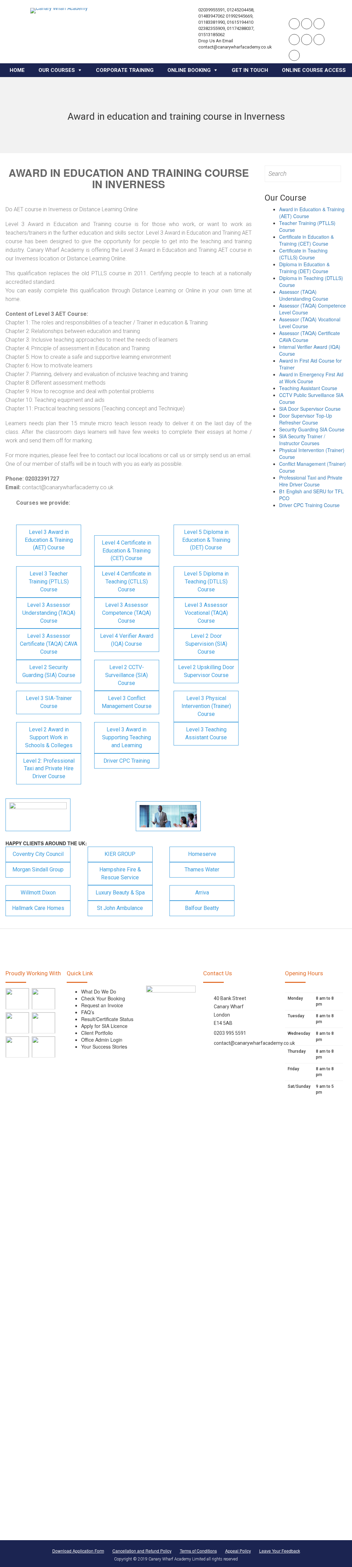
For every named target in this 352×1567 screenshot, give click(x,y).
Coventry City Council (38, 854)
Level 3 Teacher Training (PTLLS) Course (49, 581)
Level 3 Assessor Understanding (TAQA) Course (48, 613)
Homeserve (202, 854)
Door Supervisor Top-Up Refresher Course (305, 419)
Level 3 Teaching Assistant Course (206, 733)
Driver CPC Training (126, 761)
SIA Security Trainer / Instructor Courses (302, 440)
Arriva (202, 892)
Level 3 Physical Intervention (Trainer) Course (206, 706)
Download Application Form (78, 1551)
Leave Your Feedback (279, 1551)
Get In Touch (250, 70)
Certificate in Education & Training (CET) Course (306, 240)
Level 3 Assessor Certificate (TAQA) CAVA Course (48, 644)
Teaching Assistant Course (308, 388)
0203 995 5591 (230, 1033)
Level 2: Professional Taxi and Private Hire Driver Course (49, 769)
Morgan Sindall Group (38, 869)
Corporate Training (125, 70)
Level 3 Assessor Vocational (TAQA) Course (206, 613)
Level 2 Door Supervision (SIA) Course (206, 644)
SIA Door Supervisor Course (310, 408)
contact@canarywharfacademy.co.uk (254, 1043)
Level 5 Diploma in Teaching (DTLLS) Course (206, 581)
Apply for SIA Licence (104, 1025)
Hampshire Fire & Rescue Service (120, 873)
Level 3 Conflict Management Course (127, 702)
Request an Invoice (102, 1005)
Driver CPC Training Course (309, 505)
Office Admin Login (101, 1039)
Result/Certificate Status (107, 1019)
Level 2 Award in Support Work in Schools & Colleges (49, 737)
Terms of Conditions (198, 1551)
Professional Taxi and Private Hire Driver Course (310, 481)
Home (17, 70)
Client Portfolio (97, 1032)
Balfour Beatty (202, 908)
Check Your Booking (103, 998)
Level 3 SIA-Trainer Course (49, 702)
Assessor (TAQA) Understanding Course (303, 295)
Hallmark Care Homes (38, 908)
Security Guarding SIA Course (311, 429)
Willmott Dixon (38, 892)
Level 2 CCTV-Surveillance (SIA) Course (126, 675)
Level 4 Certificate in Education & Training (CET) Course (126, 550)
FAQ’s (87, 1012)
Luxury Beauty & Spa (120, 892)
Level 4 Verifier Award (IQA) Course (126, 640)
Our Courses (56, 70)
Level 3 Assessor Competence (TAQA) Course (126, 613)
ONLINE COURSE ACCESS (314, 70)
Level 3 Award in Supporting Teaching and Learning (126, 737)
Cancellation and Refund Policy (142, 1551)
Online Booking (189, 70)
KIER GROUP (119, 854)
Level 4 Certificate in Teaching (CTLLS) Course (126, 581)
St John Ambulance (120, 908)
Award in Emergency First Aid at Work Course (311, 378)
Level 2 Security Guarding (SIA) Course (48, 671)
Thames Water (202, 869)
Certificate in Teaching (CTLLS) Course (303, 254)
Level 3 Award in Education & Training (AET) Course (49, 540)
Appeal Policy (238, 1551)
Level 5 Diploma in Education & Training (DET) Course (206, 540)
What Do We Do (98, 991)
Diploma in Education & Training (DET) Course (304, 268)
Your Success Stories (104, 1046)
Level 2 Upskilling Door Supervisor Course (206, 671)
